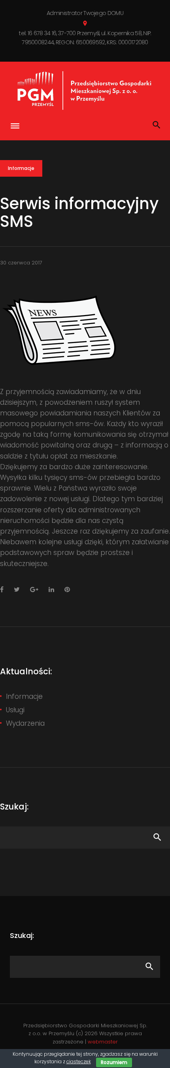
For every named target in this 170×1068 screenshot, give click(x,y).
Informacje (21, 168)
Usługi (15, 710)
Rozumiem (114, 1062)
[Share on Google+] (34, 590)
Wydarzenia (25, 723)
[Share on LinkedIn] (51, 590)
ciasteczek (78, 1061)
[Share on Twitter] (17, 590)
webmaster (103, 1041)
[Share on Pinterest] (67, 590)
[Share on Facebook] (2, 590)
